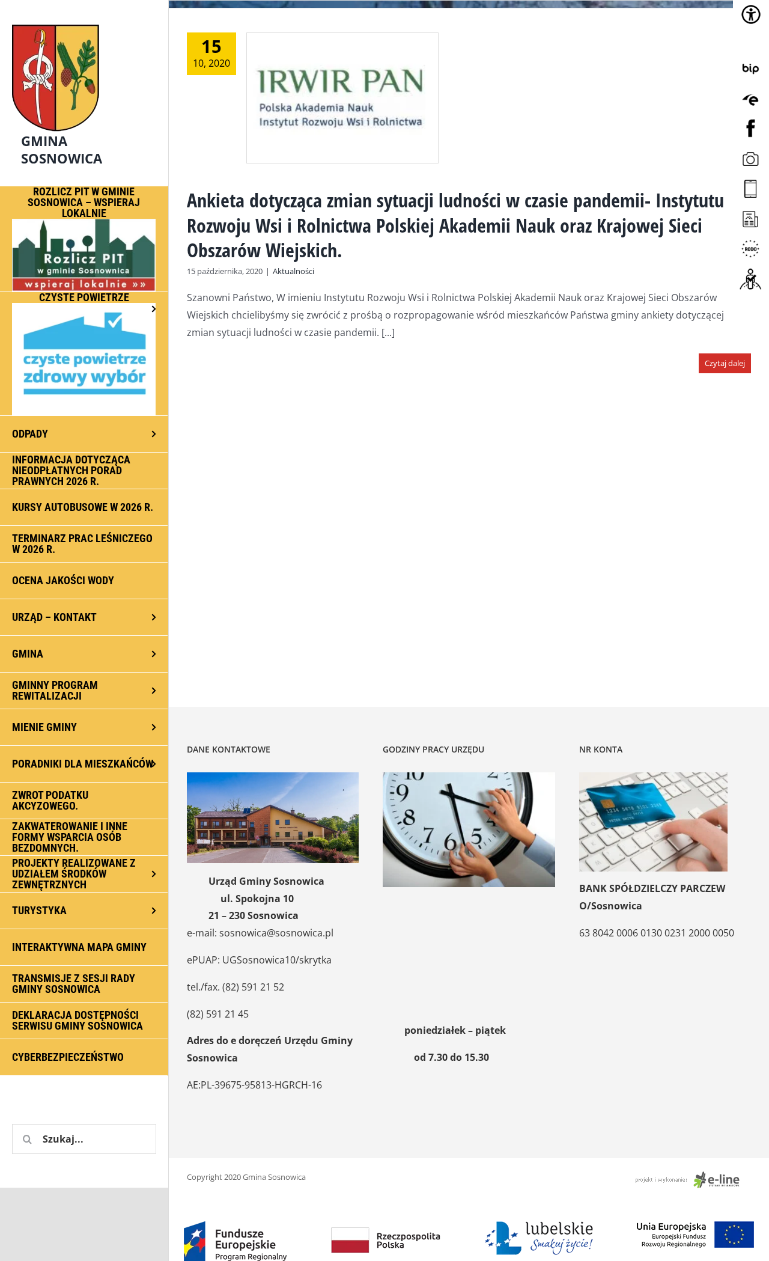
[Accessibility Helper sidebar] (751, 14)
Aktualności (293, 271)
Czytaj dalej (725, 363)
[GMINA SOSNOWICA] (84, 22)
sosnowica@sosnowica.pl (276, 932)
